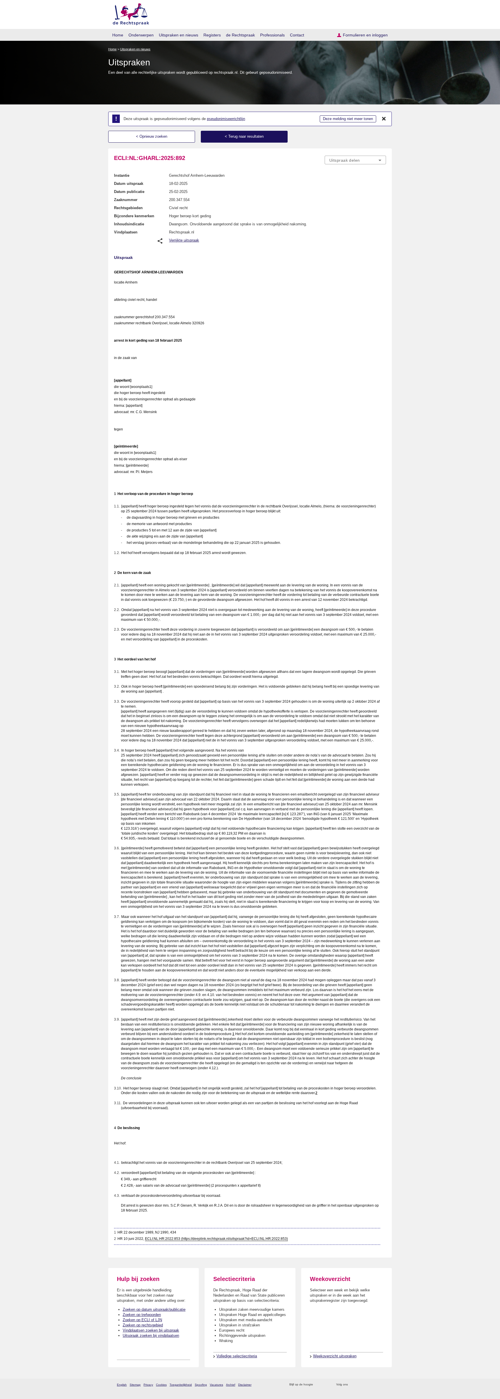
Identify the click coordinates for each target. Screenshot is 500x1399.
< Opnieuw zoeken (151, 136)
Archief (230, 1384)
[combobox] (355, 160)
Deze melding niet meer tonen (348, 119)
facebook (360, 1385)
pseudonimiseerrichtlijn (226, 119)
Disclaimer (244, 1384)
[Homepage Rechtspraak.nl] (129, 13)
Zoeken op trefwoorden (142, 1315)
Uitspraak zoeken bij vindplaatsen (151, 1335)
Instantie (121, 175)
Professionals (272, 35)
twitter (353, 1385)
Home (117, 35)
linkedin (375, 1385)
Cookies (161, 1384)
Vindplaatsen (125, 232)
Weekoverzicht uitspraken (334, 1356)
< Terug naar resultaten (244, 136)
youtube (383, 1385)
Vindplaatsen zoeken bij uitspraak (151, 1330)
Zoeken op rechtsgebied (143, 1325)
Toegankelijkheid (181, 1384)
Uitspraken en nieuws (178, 35)
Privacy (148, 1384)
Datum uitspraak (128, 183)
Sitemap (135, 1384)
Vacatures (216, 1384)
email (326, 1385)
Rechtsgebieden (128, 208)
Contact (297, 35)
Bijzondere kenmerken (134, 216)
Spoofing (201, 1384)
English (122, 1384)
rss (318, 1385)
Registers (212, 35)
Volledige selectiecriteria (236, 1356)
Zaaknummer (125, 200)
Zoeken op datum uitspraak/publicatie (154, 1309)
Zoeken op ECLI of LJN (142, 1320)
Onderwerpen (141, 35)
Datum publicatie (129, 191)
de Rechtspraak (240, 35)
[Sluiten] (384, 119)
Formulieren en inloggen (365, 35)
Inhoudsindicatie (129, 224)
